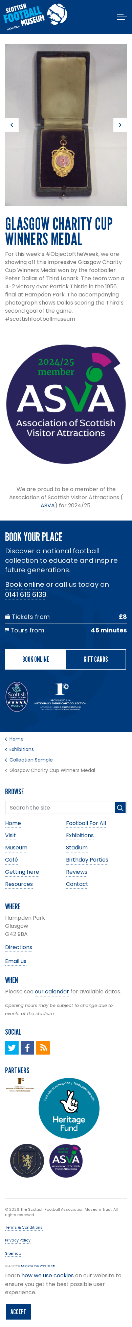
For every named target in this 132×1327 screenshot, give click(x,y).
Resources (19, 884)
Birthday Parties (87, 860)
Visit (10, 835)
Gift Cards (96, 659)
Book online (24, 584)
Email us (15, 961)
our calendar (52, 991)
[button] (66, 125)
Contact (77, 884)
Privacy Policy (17, 1240)
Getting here (22, 872)
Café (11, 860)
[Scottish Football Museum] (35, 16)
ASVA (48, 505)
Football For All (86, 823)
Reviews (76, 872)
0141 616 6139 (25, 594)
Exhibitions (80, 835)
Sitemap (13, 1253)
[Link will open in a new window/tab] (12, 1048)
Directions (18, 947)
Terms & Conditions (24, 1227)
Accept (18, 1312)
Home (13, 823)
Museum (16, 847)
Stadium (77, 847)
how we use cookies (47, 1275)
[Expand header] (122, 17)
